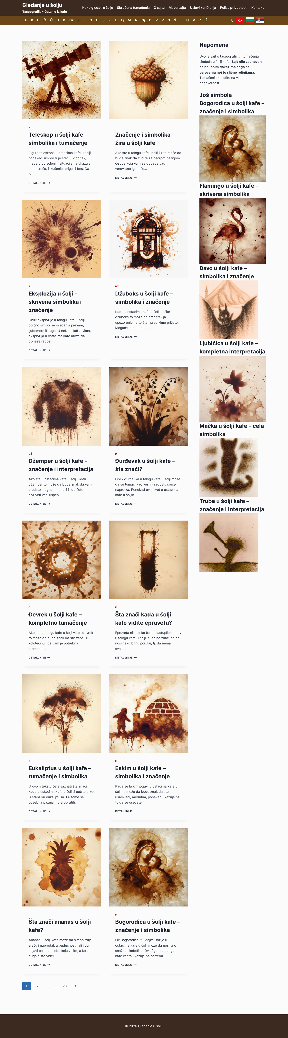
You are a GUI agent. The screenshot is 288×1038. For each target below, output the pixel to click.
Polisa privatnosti (233, 8)
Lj (122, 20)
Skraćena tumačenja (133, 8)
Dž (71, 20)
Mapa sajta (177, 8)
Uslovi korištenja (203, 8)
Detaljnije (39, 183)
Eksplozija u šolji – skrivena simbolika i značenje (55, 301)
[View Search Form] (231, 20)
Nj (143, 20)
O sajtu (159, 8)
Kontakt (257, 8)
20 (65, 986)
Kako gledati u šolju (97, 8)
